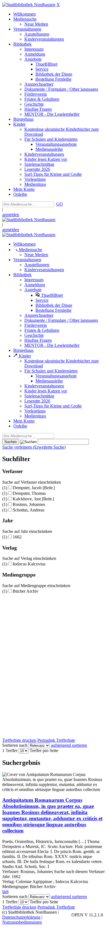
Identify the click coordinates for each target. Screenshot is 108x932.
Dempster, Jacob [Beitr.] (34, 487)
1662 (17, 537)
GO (59, 204)
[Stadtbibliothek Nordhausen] (28, 4)
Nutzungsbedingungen (22, 922)
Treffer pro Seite (44, 750)
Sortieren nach (14, 745)
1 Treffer (9, 750)
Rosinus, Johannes (29, 504)
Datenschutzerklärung (21, 917)
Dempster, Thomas (29, 493)
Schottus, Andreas (28, 510)
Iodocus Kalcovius (29, 564)
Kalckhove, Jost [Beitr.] (33, 498)
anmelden (10, 214)
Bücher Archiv (25, 591)
